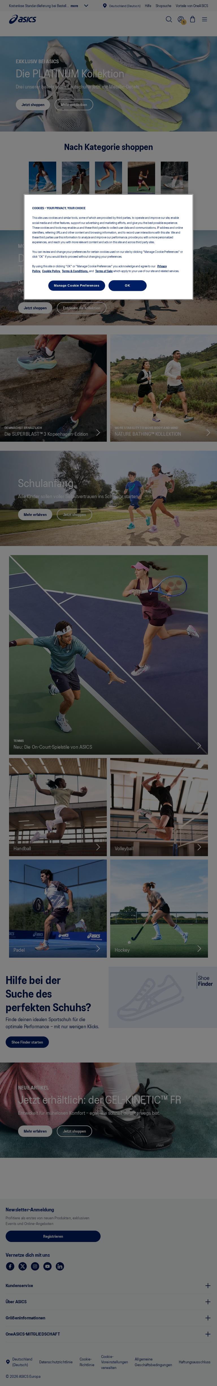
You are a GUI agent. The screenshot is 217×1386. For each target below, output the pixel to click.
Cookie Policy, (51, 271)
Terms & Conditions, (75, 271)
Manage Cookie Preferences (76, 285)
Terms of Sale (104, 271)
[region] (108, 247)
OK (127, 285)
